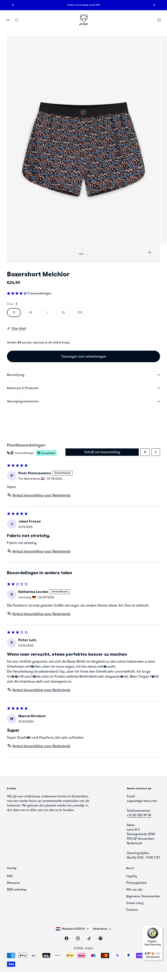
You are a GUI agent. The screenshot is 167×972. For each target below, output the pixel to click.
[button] (17, 293)
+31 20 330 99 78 (139, 815)
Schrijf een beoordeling (102, 452)
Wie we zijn (134, 889)
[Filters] (145, 452)
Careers (132, 909)
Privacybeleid (136, 882)
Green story (135, 903)
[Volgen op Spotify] (100, 938)
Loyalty (131, 876)
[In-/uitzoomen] (149, 252)
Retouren (13, 882)
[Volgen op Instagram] (78, 938)
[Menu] (160, 928)
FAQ (10, 876)
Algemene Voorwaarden (143, 896)
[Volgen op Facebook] (66, 938)
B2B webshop (17, 889)
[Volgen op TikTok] (89, 938)
